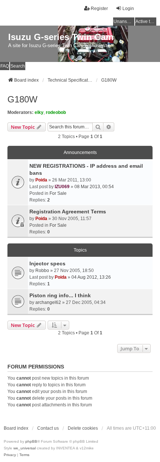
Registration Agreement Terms (67, 211)
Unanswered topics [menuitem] (123, 21)
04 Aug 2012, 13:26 (91, 277)
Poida (41, 180)
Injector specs (47, 263)
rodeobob (56, 112)
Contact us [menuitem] (48, 428)
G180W (22, 99)
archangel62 (48, 302)
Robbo (42, 270)
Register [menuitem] (99, 8)
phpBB (31, 441)
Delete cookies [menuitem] (83, 428)
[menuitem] (10, 455)
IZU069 (62, 186)
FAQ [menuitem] (4, 66)
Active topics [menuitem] (145, 21)
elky (39, 112)
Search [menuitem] (17, 66)
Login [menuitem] (128, 8)
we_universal (24, 448)
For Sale (58, 193)
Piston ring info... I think (60, 295)
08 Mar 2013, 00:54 (94, 186)
